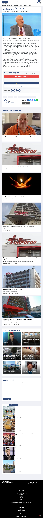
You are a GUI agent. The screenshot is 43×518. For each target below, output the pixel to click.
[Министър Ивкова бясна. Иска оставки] (12, 338)
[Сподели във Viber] (32, 100)
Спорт (21, 499)
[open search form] (40, 5)
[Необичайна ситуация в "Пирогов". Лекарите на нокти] (21, 154)
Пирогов (5, 97)
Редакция (21, 509)
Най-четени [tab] (5, 404)
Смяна (15, 97)
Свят (21, 497)
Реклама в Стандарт (21, 512)
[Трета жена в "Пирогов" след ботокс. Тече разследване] (21, 214)
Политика (33, 97)
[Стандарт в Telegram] (17, 90)
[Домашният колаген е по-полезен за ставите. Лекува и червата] (9, 425)
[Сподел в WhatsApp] (37, 100)
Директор (10, 97)
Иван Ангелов (27, 38)
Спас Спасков (21, 97)
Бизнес (21, 496)
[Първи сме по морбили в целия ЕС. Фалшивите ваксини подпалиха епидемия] (31, 338)
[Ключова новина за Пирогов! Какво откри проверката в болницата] (21, 307)
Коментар (5, 387)
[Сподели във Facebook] (28, 100)
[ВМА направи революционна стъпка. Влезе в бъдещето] (12, 367)
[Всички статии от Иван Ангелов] (5, 101)
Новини (22, 487)
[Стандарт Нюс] (7, 482)
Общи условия (21, 507)
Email (23, 382)
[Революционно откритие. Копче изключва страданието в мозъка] (12, 353)
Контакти (21, 513)
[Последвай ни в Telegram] (36, 483)
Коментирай (27, 103)
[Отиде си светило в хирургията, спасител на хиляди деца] (21, 124)
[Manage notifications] (40, 515)
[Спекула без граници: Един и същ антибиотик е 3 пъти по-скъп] (31, 367)
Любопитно (21, 494)
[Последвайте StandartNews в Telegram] (6, 3)
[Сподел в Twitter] (30, 100)
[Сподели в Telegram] (35, 100)
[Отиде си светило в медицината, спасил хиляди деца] (21, 184)
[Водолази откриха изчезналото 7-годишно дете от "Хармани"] (9, 412)
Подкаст (21, 491)
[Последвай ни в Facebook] (28, 483)
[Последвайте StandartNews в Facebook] (2, 3)
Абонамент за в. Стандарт (21, 516)
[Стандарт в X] (19, 90)
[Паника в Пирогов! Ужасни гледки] (21, 277)
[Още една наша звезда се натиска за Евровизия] (9, 453)
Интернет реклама (21, 510)
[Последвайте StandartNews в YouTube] (5, 3)
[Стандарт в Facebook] (12, 90)
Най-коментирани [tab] (13, 404)
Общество (21, 490)
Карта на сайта (21, 515)
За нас (21, 506)
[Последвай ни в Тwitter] (33, 483)
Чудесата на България (21, 493)
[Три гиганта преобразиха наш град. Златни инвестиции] (9, 466)
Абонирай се (5, 2)
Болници (27, 97)
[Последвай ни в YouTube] (30, 483)
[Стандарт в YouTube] (14, 90)
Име (4, 382)
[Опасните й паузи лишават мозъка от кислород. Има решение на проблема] (31, 353)
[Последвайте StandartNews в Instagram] (3, 3)
